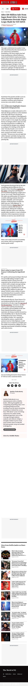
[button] (27, 45)
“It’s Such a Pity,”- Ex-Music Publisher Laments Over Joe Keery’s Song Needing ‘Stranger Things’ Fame (19, 614)
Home (2, 11)
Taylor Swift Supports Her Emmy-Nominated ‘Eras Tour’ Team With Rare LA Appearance (19, 584)
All (7, 9)
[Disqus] (14, 497)
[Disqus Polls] (14, 457)
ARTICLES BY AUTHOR (9, 429)
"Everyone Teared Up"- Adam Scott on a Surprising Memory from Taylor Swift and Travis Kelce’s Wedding (19, 563)
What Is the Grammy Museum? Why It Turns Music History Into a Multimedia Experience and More (19, 553)
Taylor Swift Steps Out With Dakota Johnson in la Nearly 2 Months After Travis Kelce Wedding (19, 594)
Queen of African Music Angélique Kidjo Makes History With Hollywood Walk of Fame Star (18, 635)
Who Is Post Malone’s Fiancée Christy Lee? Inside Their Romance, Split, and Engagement (19, 604)
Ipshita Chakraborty (8, 25)
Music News (7, 11)
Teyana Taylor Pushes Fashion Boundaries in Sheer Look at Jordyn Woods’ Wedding (18, 625)
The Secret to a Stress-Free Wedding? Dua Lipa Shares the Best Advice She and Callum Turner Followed (19, 573)
